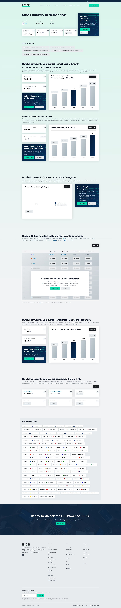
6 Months (91, 127)
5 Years (92, 76)
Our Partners (86, 549)
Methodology (68, 547)
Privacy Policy (85, 605)
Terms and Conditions (94, 605)
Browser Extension (52, 578)
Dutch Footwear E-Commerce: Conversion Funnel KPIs (35, 54)
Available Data (69, 549)
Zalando (55, 240)
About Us (85, 547)
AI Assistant (50, 557)
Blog (67, 561)
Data (42, 5)
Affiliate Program (86, 554)
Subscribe (41, 595)
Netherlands (63, 254)
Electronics (51, 254)
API (49, 572)
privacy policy (31, 599)
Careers (85, 552)
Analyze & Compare (52, 549)
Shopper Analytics (52, 567)
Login (87, 1)
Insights (56, 5)
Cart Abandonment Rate (55, 391)
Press (84, 559)
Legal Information (77, 605)
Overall (94, 245)
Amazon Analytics (52, 565)
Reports (67, 564)
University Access (95, 1)
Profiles (49, 547)
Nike (65, 240)
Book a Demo (94, 5)
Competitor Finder (52, 552)
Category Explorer (52, 560)
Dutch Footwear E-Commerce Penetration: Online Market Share (66, 50)
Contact (85, 557)
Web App (50, 570)
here (40, 302)
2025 (66, 186)
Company (71, 5)
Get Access (83, 32)
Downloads (50, 575)
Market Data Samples (70, 554)
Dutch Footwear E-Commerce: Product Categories (61, 47)
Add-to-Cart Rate (27, 391)
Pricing (78, 5)
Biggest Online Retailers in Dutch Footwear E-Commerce (36, 50)
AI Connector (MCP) (52, 580)
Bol (26, 23)
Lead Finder (50, 562)
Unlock (69, 33)
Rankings (50, 554)
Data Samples (69, 552)
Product (48, 5)
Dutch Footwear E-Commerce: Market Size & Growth (35, 47)
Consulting (64, 5)
